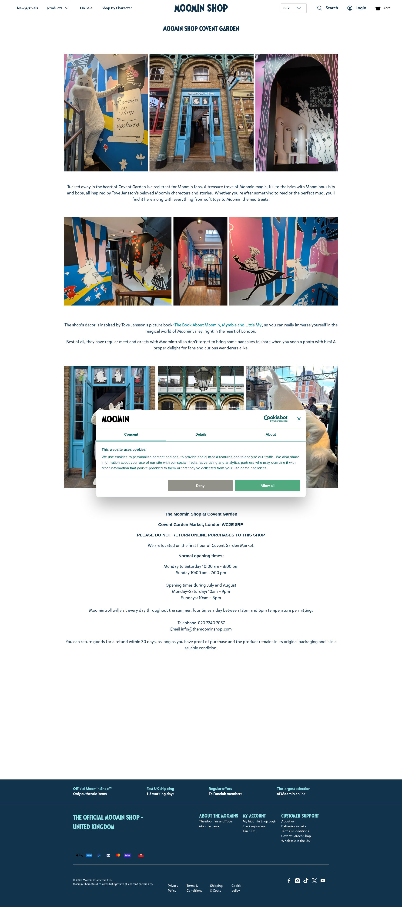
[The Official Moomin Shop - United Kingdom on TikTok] (305, 882)
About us (288, 821)
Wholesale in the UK (295, 841)
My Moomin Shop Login (260, 821)
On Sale (86, 8)
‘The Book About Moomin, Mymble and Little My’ (217, 325)
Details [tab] (201, 434)
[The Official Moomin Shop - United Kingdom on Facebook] (288, 882)
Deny (200, 486)
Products (54, 8)
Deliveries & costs (293, 826)
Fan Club (249, 831)
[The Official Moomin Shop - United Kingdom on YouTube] (322, 882)
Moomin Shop (201, 8)
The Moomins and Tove (215, 821)
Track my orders (254, 826)
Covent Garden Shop (296, 836)
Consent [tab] (131, 434)
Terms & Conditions (295, 831)
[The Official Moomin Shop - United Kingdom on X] (314, 882)
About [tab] (271, 434)
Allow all (268, 486)
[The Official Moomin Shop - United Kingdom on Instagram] (297, 882)
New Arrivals (27, 8)
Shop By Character (117, 8)
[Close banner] (299, 419)
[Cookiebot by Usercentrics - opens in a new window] (267, 418)
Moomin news (209, 826)
